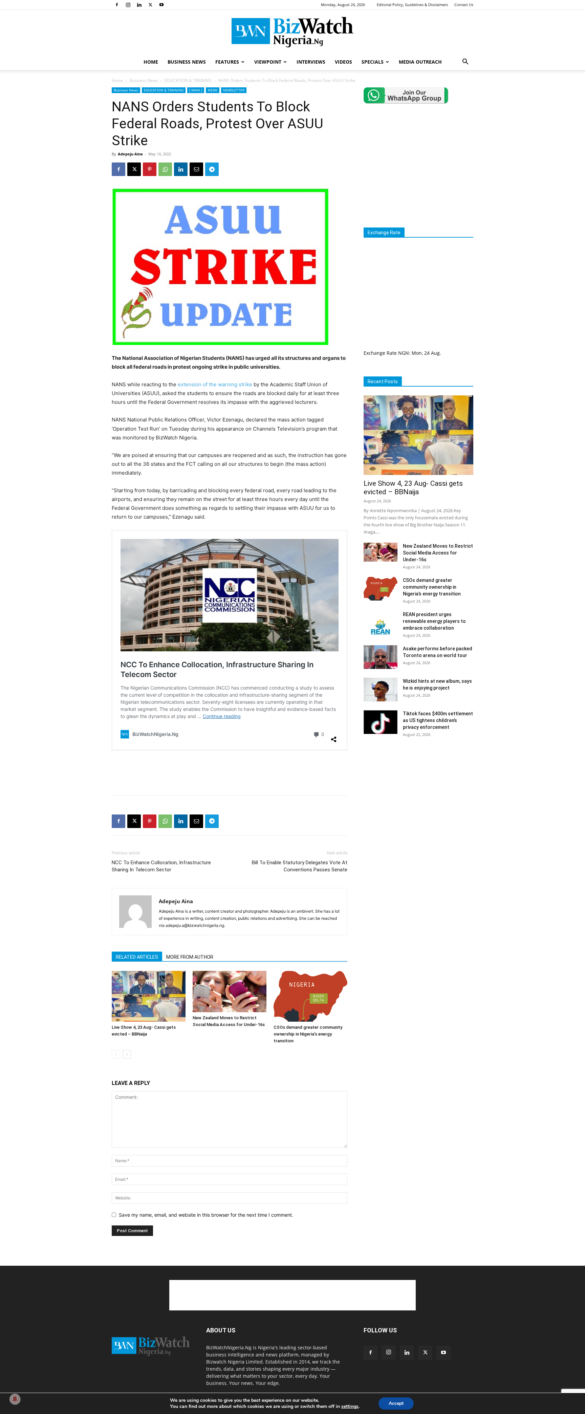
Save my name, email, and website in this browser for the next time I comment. (206, 1215)
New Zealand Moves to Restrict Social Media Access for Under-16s (438, 552)
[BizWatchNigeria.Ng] (292, 32)
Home (117, 80)
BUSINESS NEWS (187, 62)
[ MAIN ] (195, 90)
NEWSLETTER (233, 90)
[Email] (196, 169)
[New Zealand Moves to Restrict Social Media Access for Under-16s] (229, 991)
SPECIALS (373, 62)
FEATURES (227, 62)
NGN (403, 353)
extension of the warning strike (216, 384)
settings (350, 1407)
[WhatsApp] (165, 169)
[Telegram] (212, 169)
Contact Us (463, 4)
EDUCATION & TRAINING (188, 80)
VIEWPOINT (267, 62)
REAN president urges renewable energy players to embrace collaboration (434, 621)
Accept (396, 1403)
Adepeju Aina (130, 153)
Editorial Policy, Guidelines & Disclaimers (412, 4)
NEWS (212, 90)
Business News (144, 80)
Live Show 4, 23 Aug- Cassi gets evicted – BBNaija (413, 487)
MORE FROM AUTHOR (189, 957)
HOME (151, 62)
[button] (465, 62)
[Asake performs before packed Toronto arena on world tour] (380, 657)
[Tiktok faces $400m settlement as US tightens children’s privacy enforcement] (380, 722)
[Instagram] (128, 4)
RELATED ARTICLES (137, 957)
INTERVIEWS (311, 62)
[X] (150, 4)
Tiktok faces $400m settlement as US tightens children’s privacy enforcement (438, 720)
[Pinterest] (149, 169)
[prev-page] (116, 1054)
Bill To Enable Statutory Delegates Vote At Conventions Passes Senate (299, 866)
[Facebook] (117, 4)
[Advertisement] (229, 772)
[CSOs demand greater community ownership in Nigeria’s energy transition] (310, 996)
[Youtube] (161, 4)
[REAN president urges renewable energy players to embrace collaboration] (380, 623)
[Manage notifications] (14, 1399)
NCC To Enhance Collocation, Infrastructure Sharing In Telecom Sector (161, 866)
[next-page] (127, 1054)
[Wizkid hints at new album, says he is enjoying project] (380, 689)
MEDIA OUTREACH (420, 62)
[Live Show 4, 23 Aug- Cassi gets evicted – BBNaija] (149, 996)
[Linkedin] (139, 4)
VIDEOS (343, 62)
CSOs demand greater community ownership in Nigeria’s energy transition (308, 1034)
